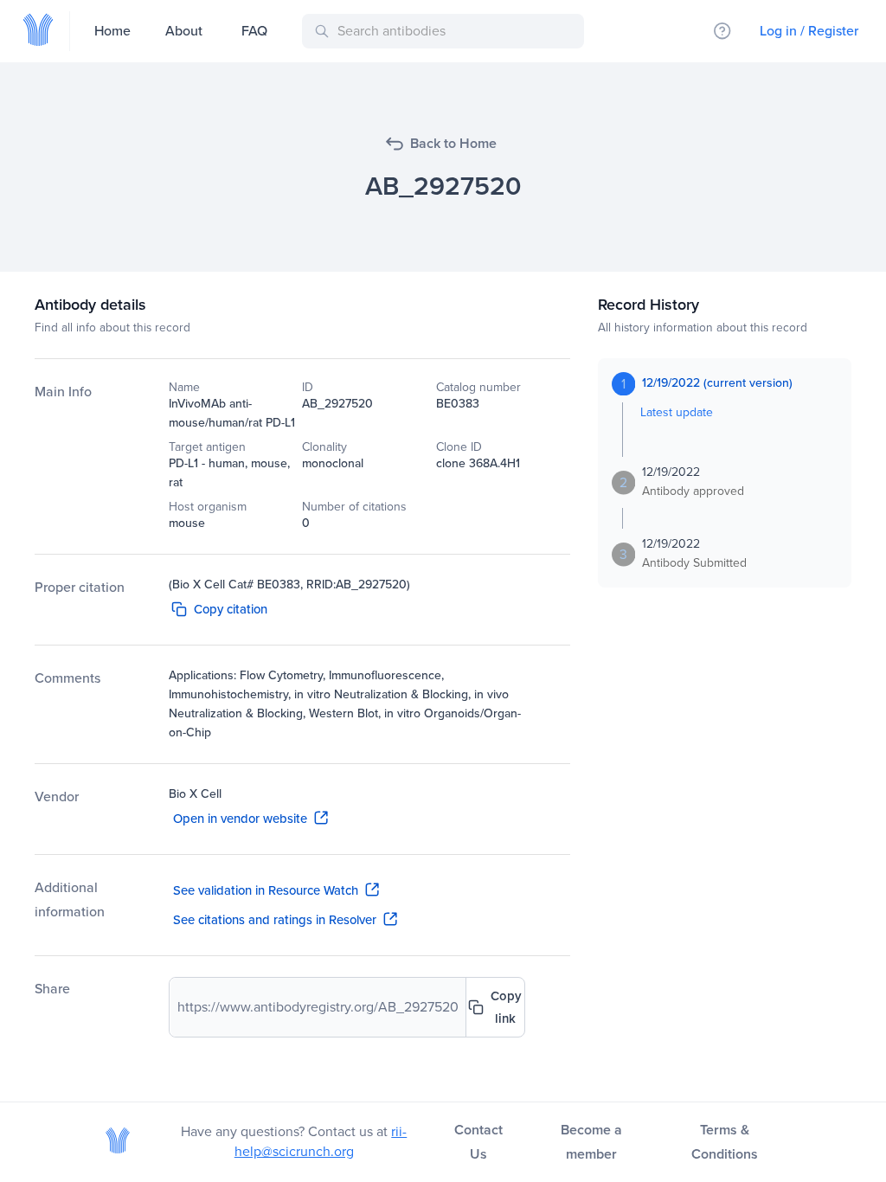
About (183, 31)
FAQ (254, 31)
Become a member (591, 1142)
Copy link (506, 1007)
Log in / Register (809, 31)
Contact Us (478, 1142)
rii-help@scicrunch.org (321, 1141)
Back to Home (453, 143)
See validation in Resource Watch (265, 890)
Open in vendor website (240, 818)
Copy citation (230, 609)
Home (112, 31)
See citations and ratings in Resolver (274, 919)
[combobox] (446, 31)
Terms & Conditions (724, 1142)
